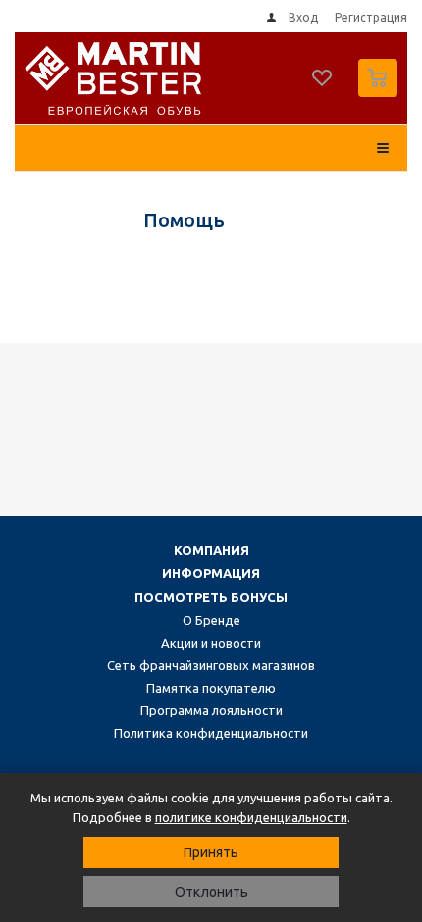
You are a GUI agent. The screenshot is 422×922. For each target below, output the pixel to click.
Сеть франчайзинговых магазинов (211, 665)
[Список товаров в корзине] (380, 92)
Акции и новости (211, 643)
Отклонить (211, 891)
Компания (211, 550)
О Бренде (211, 620)
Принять (211, 852)
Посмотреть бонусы (211, 597)
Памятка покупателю (211, 688)
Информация (211, 573)
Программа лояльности (211, 710)
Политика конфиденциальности (211, 733)
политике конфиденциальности (251, 817)
